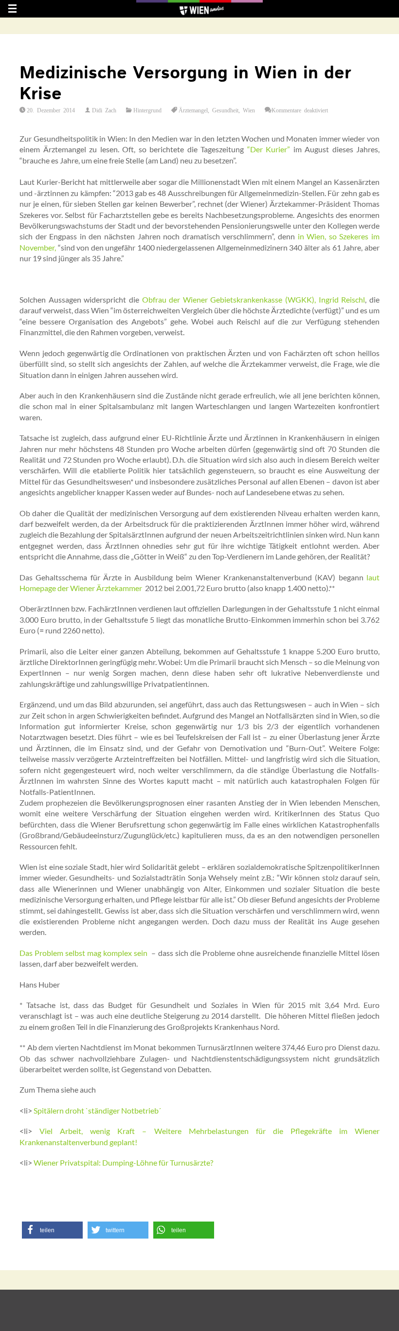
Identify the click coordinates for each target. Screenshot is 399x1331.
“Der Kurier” (268, 149)
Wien (249, 110)
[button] (52, 1230)
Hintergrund (147, 110)
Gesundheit (225, 110)
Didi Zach (104, 110)
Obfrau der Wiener (175, 299)
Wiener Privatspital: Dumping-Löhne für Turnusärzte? (123, 1162)
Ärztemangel (193, 110)
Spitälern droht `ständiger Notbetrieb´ (97, 1110)
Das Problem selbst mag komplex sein (83, 952)
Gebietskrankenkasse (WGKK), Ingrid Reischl (287, 299)
